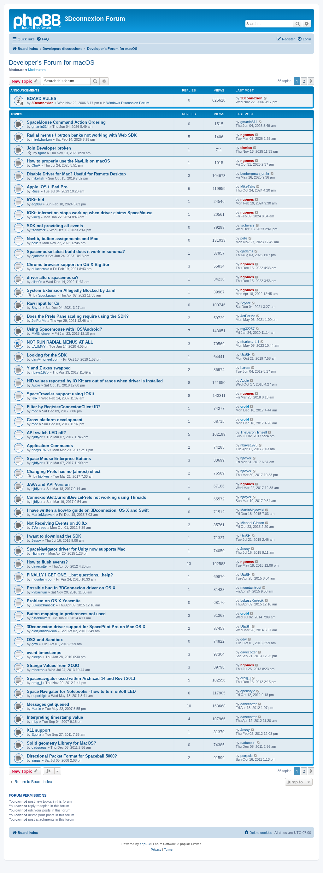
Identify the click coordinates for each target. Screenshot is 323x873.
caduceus (39, 747)
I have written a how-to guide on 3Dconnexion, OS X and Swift (88, 510)
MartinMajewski (43, 514)
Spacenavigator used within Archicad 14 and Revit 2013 (81, 678)
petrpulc (246, 756)
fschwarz (39, 230)
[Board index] (37, 20)
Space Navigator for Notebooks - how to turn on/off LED (81, 691)
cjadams (38, 256)
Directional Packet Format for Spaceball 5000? (72, 756)
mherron (38, 670)
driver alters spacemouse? (53, 277)
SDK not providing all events (55, 225)
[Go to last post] (265, 98)
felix (35, 398)
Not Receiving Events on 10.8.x (57, 523)
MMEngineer (41, 333)
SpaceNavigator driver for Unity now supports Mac (76, 549)
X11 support (38, 730)
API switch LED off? (46, 432)
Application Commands (50, 445)
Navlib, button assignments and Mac (62, 238)
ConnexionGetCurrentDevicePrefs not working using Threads (86, 497)
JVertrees (39, 527)
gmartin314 (40, 126)
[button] (311, 81)
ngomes (247, 135)
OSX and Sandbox (45, 639)
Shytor (37, 308)
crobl (244, 406)
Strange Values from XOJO (53, 665)
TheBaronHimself (253, 432)
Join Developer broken (49, 148)
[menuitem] (42, 39)
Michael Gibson (252, 523)
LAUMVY (38, 346)
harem (245, 367)
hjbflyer (37, 437)
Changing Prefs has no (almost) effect (63, 471)
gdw (35, 644)
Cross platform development (54, 419)
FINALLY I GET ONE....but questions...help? (70, 575)
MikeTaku (247, 186)
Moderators (37, 70)
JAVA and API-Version (48, 484)
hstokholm (39, 618)
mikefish (38, 178)
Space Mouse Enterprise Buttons (59, 458)
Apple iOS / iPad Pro (47, 187)
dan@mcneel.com (45, 359)
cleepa (37, 657)
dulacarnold (40, 269)
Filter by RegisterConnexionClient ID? (64, 406)
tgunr (42, 153)
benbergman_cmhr (254, 173)
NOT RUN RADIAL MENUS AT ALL (60, 342)
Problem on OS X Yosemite (53, 601)
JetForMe (39, 320)
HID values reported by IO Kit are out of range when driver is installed (95, 381)
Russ (36, 191)
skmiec (246, 148)
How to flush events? (47, 562)
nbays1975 (40, 372)
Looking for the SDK (47, 355)
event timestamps (44, 652)
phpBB (145, 844)
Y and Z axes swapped (49, 368)
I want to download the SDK (54, 536)
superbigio (39, 696)
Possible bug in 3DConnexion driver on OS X (71, 588)
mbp (35, 721)
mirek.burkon (42, 139)
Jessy (36, 540)
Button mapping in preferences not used (66, 613)
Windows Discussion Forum (127, 103)
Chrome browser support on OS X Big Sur (68, 264)
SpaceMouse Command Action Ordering (66, 122)
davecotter (40, 566)
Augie (36, 385)
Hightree (38, 553)
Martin (36, 709)
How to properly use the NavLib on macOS (68, 161)
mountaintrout (42, 579)
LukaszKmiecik (43, 605)
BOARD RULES (41, 98)
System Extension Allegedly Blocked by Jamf (71, 290)
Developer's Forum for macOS (51, 62)
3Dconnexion (43, 103)
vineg (36, 217)
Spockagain (47, 295)
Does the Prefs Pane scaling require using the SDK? (78, 316)
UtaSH (245, 355)
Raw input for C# (43, 303)
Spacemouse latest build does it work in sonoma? (76, 251)
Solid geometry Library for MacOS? (61, 743)
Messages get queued (48, 704)
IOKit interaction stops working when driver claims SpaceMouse (89, 212)
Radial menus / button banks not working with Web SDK (82, 135)
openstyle (247, 691)
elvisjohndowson (44, 631)
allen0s (37, 282)
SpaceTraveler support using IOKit (60, 394)
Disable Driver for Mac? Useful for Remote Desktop (76, 174)
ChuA (36, 165)
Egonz (36, 734)
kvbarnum (39, 592)
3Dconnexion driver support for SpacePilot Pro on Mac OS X (86, 626)
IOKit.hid (35, 200)
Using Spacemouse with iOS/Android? (64, 329)
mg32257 (247, 329)
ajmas (36, 760)
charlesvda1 (249, 342)
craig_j (37, 683)
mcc (35, 411)
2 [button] (304, 81)
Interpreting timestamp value (55, 717)
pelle (35, 243)
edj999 (37, 204)
